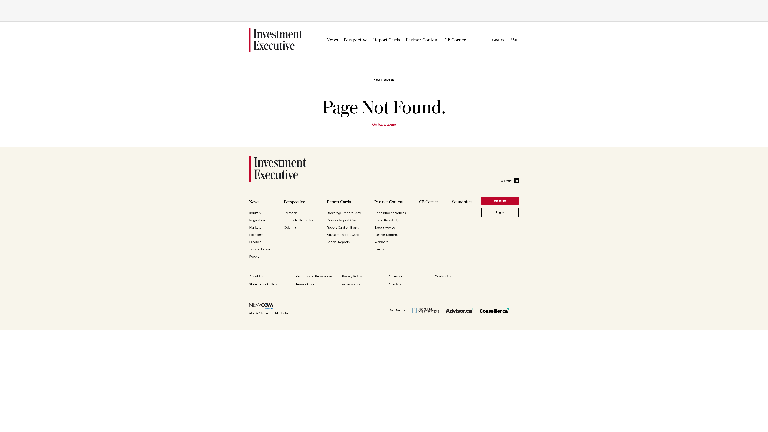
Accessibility (351, 284)
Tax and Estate (259, 249)
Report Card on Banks (343, 228)
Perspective (356, 39)
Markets (255, 228)
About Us (256, 276)
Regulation (257, 220)
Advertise (395, 276)
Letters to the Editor (298, 220)
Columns (290, 228)
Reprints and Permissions (314, 276)
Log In (500, 212)
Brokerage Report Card (344, 213)
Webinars (381, 242)
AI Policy (394, 284)
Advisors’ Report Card (343, 235)
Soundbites (462, 201)
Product (255, 242)
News (332, 39)
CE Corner (455, 39)
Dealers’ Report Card (342, 220)
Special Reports (338, 242)
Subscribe (498, 40)
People (254, 257)
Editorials (290, 213)
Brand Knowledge (387, 220)
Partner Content (422, 39)
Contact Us (443, 276)
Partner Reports (386, 235)
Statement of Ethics (263, 284)
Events (379, 249)
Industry (255, 213)
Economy (256, 235)
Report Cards (386, 39)
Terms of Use (305, 284)
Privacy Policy (352, 276)
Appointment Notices (390, 213)
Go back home (384, 124)
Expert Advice (384, 228)
